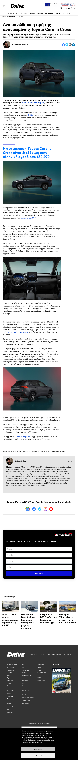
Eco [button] (23, 664)
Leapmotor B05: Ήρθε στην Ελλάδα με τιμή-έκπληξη (48, 618)
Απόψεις (9, 686)
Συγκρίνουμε (11, 699)
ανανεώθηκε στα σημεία (33, 103)
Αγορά (21, 17)
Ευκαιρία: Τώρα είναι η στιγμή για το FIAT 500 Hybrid (67, 618)
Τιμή (63, 451)
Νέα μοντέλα (11, 667)
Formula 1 (10, 707)
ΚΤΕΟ (39, 670)
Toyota (7, 451)
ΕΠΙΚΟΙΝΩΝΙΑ (56, 654)
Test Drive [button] (11, 690)
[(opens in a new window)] (64, 8)
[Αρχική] (17, 6)
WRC (8, 709)
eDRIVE (58, 13)
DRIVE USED (66, 13)
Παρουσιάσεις (26, 686)
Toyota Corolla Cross (21, 451)
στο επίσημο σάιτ (24, 437)
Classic (40, 13)
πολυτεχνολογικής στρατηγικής (16, 332)
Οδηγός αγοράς (27, 700)
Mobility (24, 672)
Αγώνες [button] (9, 704)
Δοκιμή (9, 693)
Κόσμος (9, 675)
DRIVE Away (49, 13)
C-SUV (30, 115)
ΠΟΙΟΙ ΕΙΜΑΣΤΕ (34, 654)
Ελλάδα (56, 451)
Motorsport (10, 712)
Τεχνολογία (10, 678)
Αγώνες (32, 13)
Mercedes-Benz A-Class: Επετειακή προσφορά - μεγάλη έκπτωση (28, 621)
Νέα (23, 667)
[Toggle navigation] (4, 6)
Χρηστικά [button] (40, 664)
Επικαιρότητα (12, 13)
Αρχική (4, 17)
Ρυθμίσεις (38, 749)
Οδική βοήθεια (41, 672)
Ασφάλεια (10, 680)
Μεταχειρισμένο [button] (28, 697)
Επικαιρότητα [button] (12, 664)
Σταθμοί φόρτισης (27, 675)
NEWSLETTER (45, 654)
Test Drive (23, 13)
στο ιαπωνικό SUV (28, 218)
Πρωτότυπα (10, 670)
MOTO (24, 694)
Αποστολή (10, 696)
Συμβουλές (25, 703)
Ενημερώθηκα (38, 755)
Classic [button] (25, 680)
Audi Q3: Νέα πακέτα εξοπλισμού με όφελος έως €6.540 (10, 620)
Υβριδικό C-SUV (45, 451)
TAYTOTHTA (67, 654)
